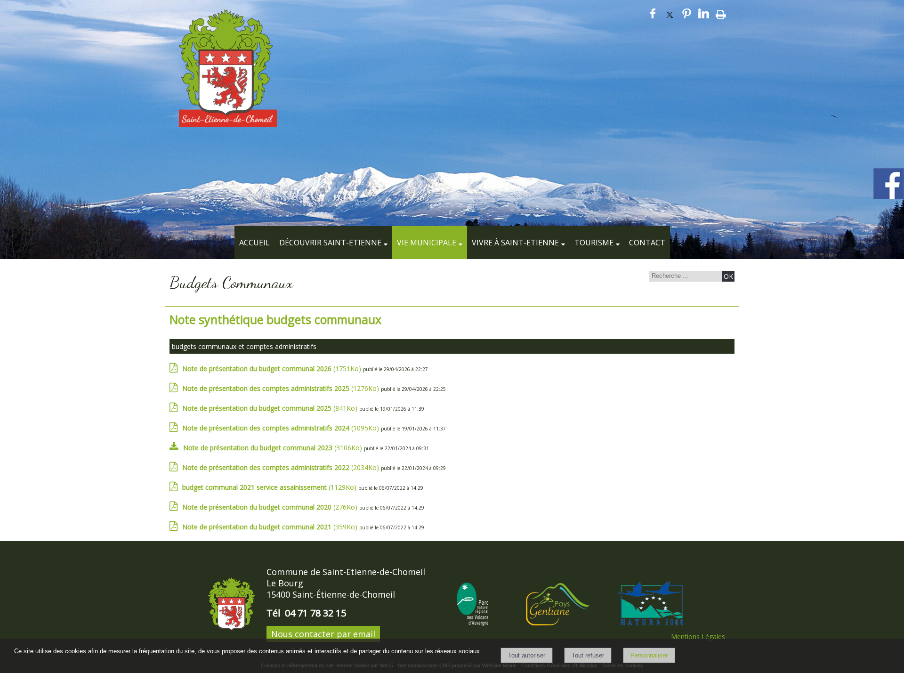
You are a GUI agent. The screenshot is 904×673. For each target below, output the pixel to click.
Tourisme (593, 242)
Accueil (254, 242)
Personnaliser (649, 655)
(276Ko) (270, 507)
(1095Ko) (281, 427)
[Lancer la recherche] (728, 276)
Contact (647, 242)
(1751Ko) (272, 368)
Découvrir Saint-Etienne (330, 242)
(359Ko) (270, 526)
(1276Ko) (281, 388)
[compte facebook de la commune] (888, 197)
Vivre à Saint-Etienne (515, 242)
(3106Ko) (273, 447)
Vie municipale (426, 242)
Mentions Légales (698, 636)
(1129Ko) (270, 487)
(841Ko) (270, 408)
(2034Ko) (281, 467)
